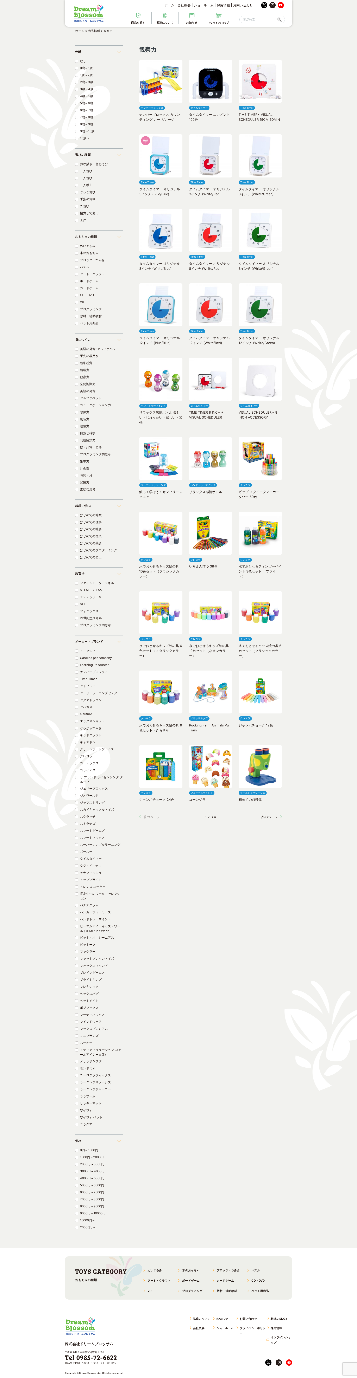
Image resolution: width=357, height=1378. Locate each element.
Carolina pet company (96, 658)
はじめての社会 (91, 529)
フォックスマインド (94, 966)
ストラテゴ (87, 824)
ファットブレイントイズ (97, 958)
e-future (86, 714)
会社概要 (184, 5)
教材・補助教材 (91, 316)
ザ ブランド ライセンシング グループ (101, 779)
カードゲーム (89, 288)
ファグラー (87, 951)
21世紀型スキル (91, 618)
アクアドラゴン (91, 700)
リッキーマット (91, 1103)
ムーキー (86, 1043)
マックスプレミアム (94, 1029)
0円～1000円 (89, 1150)
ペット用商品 (89, 323)
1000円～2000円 (92, 1157)
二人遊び (86, 178)
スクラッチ (87, 817)
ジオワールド (89, 795)
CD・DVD (87, 295)
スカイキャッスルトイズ (97, 809)
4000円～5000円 (92, 1178)
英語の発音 (87, 391)
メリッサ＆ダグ (91, 1061)
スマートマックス (92, 838)
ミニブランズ (89, 1036)
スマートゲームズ (92, 831)
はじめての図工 (91, 557)
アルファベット (91, 398)
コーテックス (89, 763)
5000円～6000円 (92, 1185)
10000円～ (87, 1220)
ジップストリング (92, 802)
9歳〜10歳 (87, 131)
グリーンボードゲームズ (97, 749)
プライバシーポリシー (253, 1330)
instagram (272, 5)
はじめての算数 (91, 515)
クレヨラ (86, 756)
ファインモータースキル (97, 583)
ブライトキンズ (91, 980)
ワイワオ (86, 1110)
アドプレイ (87, 686)
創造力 (84, 419)
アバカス (86, 707)
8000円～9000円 (92, 1206)
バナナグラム (89, 905)
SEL (83, 604)
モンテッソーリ (91, 597)
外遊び (84, 206)
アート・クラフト (92, 274)
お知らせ (222, 1318)
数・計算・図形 (91, 447)
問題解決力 (87, 440)
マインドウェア (91, 1022)
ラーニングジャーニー (95, 1089)
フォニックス (89, 611)
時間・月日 (87, 475)
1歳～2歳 (86, 75)
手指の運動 (87, 199)
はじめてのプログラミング (98, 550)
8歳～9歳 (86, 124)
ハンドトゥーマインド (95, 919)
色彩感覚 (86, 363)
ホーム (169, 5)
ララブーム (87, 1096)
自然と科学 (87, 433)
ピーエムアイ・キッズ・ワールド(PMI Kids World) (100, 928)
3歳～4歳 (86, 89)
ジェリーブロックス (94, 788)
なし (83, 61)
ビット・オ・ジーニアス (97, 937)
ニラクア (86, 1124)
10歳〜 (84, 138)
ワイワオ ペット (91, 1117)
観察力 (84, 377)
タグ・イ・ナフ (91, 866)
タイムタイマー (91, 859)
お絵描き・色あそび (94, 164)
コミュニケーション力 (95, 405)
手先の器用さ (89, 356)
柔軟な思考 (87, 489)
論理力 (84, 370)
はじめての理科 (91, 522)
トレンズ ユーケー (93, 887)
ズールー (86, 852)
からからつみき (91, 728)
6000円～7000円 (92, 1192)
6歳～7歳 (86, 110)
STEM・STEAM (91, 590)
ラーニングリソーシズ (95, 1082)
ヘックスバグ (89, 994)
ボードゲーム (89, 281)
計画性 (84, 468)
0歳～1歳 (86, 68)
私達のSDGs (279, 1318)
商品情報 (94, 31)
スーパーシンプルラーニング (100, 845)
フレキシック (89, 987)
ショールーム (204, 5)
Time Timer (88, 679)
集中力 (84, 461)
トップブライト (91, 880)
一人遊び (86, 171)
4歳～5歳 (86, 96)
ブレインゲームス (92, 973)
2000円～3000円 (92, 1164)
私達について (201, 1318)
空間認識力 (87, 384)
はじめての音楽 (91, 536)
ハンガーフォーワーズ (95, 912)
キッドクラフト (91, 735)
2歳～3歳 (86, 82)
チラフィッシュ (91, 873)
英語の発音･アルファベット (99, 349)
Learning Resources (94, 665)
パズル (84, 267)
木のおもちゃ (89, 253)
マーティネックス (92, 1015)
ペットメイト (89, 1001)
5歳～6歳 (86, 103)
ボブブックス (89, 1008)
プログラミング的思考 (95, 454)
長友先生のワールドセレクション (100, 896)
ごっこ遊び (87, 192)
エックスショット (92, 721)
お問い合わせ (243, 5)
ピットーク (87, 944)
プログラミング (91, 309)
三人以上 (86, 185)
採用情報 (223, 5)
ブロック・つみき (92, 260)
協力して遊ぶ (89, 213)
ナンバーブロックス (94, 672)
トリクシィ (87, 651)
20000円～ (87, 1227)
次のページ (269, 817)
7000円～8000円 (92, 1199)
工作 (83, 220)
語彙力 (84, 426)
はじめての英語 (91, 543)
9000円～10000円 (93, 1213)
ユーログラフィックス (95, 1075)
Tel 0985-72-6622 (91, 1357)
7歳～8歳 (86, 117)
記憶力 (84, 482)
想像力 (84, 412)
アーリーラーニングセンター (100, 693)
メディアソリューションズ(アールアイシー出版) (100, 1052)
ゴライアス (87, 770)
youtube (281, 5)
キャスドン (87, 742)
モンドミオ (87, 1068)
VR (82, 302)
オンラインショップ (281, 1339)
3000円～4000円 (92, 1171)
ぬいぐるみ (87, 246)
